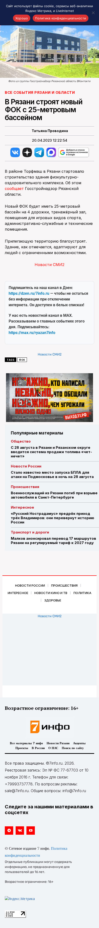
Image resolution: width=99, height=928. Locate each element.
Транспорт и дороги (30, 532)
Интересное (22, 507)
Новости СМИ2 (49, 264)
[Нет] (93, 12)
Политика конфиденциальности (60, 18)
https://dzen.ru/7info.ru (29, 293)
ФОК (22, 359)
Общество (21, 441)
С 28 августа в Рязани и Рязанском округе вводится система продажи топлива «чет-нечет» (51, 451)
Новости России (26, 466)
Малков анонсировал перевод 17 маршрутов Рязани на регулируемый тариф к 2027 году (53, 540)
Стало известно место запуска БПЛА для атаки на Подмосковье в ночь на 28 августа (52, 474)
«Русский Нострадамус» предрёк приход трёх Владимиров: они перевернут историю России (52, 517)
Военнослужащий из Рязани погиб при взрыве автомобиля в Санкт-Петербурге (54, 495)
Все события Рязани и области (40, 92)
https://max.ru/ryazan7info (32, 332)
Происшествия (25, 487)
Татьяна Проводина (50, 131)
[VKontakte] (20, 830)
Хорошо (21, 18)
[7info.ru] (49, 727)
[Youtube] (30, 830)
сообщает (14, 188)
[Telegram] (9, 830)
